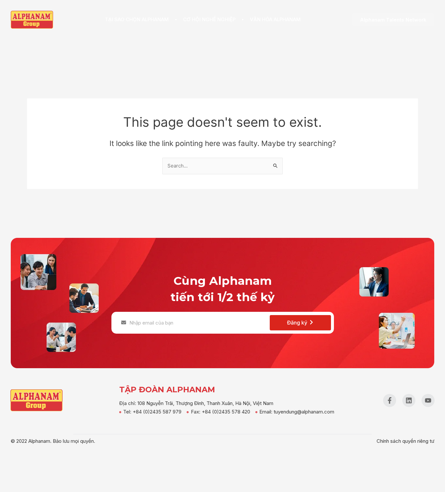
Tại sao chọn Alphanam (137, 19)
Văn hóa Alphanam (275, 19)
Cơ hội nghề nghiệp (209, 19)
